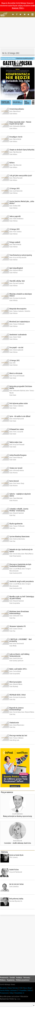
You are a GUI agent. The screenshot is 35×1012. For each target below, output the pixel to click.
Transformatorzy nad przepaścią (20, 255)
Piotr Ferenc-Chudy (18, 483)
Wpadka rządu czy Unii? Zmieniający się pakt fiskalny (21, 597)
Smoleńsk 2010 (17, 573)
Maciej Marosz (29, 554)
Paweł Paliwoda (17, 457)
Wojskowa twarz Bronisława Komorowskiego (19, 612)
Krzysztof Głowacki (18, 376)
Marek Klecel (17, 111)
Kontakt (12, 977)
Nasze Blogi (27, 988)
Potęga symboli (14, 242)
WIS (14, 363)
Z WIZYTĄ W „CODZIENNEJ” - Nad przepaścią (20, 640)
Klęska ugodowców (15, 524)
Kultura (15, 114)
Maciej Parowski (17, 178)
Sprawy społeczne (18, 661)
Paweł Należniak (17, 498)
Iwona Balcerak (17, 841)
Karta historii (14, 481)
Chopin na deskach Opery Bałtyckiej (21, 150)
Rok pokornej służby (16, 899)
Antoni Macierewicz (18, 725)
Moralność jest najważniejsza (19, 322)
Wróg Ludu (16, 740)
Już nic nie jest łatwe (16, 884)
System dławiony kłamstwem (19, 536)
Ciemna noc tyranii (15, 468)
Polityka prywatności (22, 980)
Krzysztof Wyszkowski (19, 257)
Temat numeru (17, 556)
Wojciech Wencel (18, 270)
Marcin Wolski (17, 139)
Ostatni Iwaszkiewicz (16, 109)
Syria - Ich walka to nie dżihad (19, 416)
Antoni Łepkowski (18, 350)
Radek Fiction (14, 870)
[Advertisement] (17, 32)
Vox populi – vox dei (16, 347)
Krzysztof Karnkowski (15, 872)
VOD (20, 988)
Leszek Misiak (17, 569)
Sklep (11, 993)
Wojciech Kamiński (18, 513)
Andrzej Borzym (17, 658)
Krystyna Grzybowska (19, 298)
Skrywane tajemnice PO (17, 626)
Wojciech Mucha (17, 684)
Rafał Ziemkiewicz (18, 219)
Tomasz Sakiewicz (18, 406)
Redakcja (19, 977)
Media (14, 646)
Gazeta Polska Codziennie (8, 990)
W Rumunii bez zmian (16, 429)
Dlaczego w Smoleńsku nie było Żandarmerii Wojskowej (20, 565)
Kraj (14, 515)
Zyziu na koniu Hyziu (16, 855)
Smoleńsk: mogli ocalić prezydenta (21, 581)
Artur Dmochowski (18, 643)
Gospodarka (16, 603)
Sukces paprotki (15, 216)
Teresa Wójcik (17, 671)
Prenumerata (4, 977)
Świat (14, 378)
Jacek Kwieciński (17, 191)
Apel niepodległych (16, 268)
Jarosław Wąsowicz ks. (15, 901)
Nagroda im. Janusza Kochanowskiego (16, 709)
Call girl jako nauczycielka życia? (20, 175)
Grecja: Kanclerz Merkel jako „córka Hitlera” (21, 202)
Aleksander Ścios (18, 616)
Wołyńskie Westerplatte (17, 309)
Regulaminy (11, 980)
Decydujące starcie (15, 137)
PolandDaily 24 (19, 993)
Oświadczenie (14, 723)
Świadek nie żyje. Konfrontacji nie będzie (21, 550)
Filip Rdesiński (17, 152)
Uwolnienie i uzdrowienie (18, 335)
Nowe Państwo (13, 988)
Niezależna (3, 988)
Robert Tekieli (17, 337)
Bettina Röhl (16, 206)
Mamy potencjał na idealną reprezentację (17, 816)
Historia (15, 473)
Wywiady (15, 686)
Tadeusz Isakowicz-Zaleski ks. (21, 311)
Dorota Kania (17, 554)
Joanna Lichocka (17, 629)
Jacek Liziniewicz (14, 886)
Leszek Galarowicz (17, 814)
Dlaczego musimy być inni (18, 735)
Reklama (3, 980)
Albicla (30, 990)
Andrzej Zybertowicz (19, 539)
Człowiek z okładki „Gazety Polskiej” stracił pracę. (18, 510)
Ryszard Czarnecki (18, 283)
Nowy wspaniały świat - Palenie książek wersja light (20, 123)
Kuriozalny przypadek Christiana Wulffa (20, 387)
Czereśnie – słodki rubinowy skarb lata (17, 843)
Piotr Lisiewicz (17, 232)
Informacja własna (18, 470)
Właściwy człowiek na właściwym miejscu (20, 295)
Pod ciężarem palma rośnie (18, 403)
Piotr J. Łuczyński (18, 432)
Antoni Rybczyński (18, 419)
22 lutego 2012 (14, 188)
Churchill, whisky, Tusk (17, 281)
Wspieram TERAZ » (18, 8)
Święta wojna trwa (15, 442)
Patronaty (26, 977)
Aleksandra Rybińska (19, 126)
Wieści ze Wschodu (15, 373)
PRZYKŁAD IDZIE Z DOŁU (17, 695)
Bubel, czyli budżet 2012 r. (18, 669)
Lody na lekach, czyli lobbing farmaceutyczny (19, 655)
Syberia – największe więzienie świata (20, 495)
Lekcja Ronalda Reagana (17, 455)
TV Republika (22, 990)
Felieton (15, 193)
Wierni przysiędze (15, 682)
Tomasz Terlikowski (18, 324)
